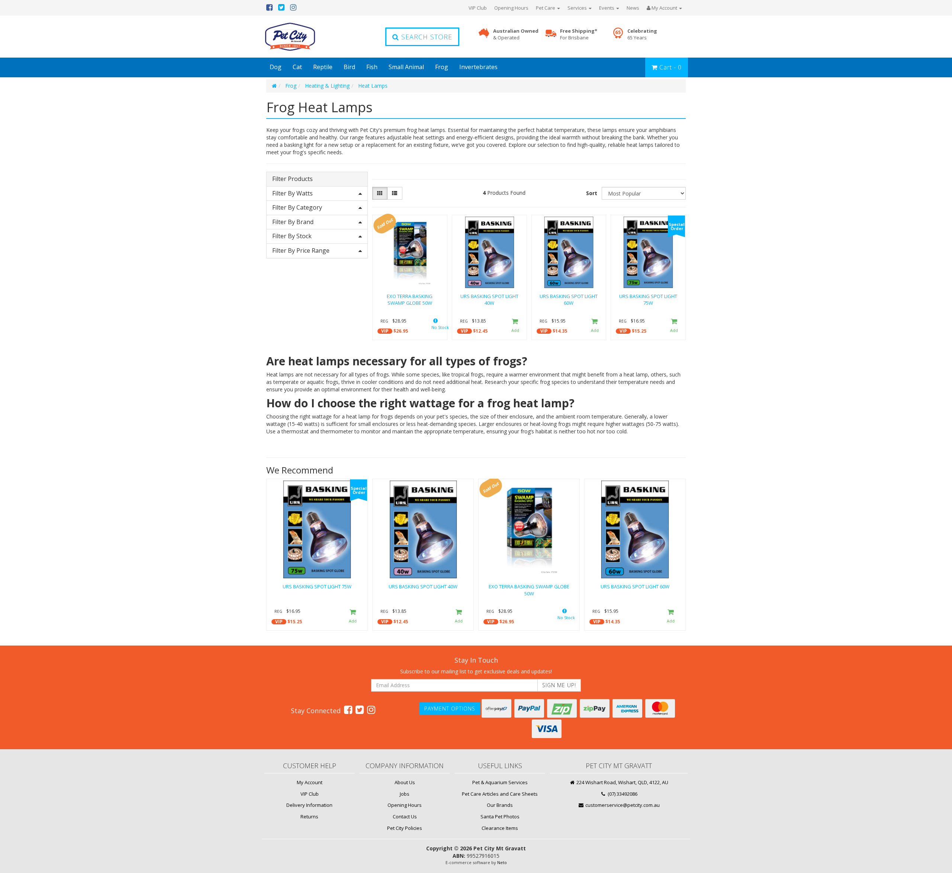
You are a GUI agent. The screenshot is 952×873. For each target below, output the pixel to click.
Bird (349, 67)
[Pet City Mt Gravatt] (301, 37)
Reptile (322, 67)
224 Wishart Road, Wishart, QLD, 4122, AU (621, 782)
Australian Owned (515, 34)
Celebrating (642, 34)
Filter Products (292, 179)
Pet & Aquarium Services (500, 782)
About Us (405, 782)
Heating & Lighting (327, 85)
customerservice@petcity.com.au (622, 805)
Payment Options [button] (449, 708)
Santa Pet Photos (500, 816)
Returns (309, 816)
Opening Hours (511, 7)
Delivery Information (309, 805)
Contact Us (405, 816)
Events (607, 7)
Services (577, 7)
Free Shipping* (578, 34)
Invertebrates (478, 67)
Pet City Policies (404, 828)
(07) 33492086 (622, 793)
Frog (441, 67)
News (633, 7)
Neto (502, 862)
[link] (348, 709)
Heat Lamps (372, 85)
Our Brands (500, 805)
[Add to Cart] (515, 326)
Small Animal (406, 67)
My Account (309, 782)
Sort (591, 193)
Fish (371, 67)
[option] (317, 556)
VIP (385, 331)
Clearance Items (500, 828)
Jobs (404, 793)
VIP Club (478, 7)
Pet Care (546, 7)
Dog (276, 67)
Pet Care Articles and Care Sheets (500, 793)
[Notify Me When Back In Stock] (435, 326)
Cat (297, 67)
